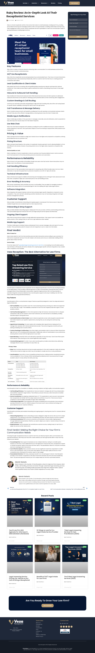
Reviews (53, 3)
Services (25, 3)
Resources (44, 3)
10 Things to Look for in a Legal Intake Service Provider (47, 531)
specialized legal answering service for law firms (31, 245)
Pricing (60, 3)
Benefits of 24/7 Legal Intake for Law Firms (47, 577)
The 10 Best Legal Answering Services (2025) (74, 577)
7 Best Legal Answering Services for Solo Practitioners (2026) (72, 532)
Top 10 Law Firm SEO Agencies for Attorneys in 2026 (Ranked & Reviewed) (19, 532)
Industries (34, 3)
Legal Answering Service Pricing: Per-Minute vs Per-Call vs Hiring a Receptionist (19, 578)
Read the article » (12, 537)
